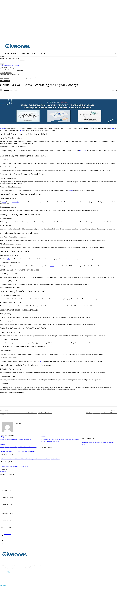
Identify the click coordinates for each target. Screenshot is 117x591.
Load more (3, 471)
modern (70, 190)
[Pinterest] (30, 95)
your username (21, 60)
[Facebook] (113, 39)
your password (21, 62)
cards (21, 130)
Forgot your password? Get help (9, 65)
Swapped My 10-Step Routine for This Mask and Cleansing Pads (16, 439)
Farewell (2, 128)
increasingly (15, 202)
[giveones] (1, 90)
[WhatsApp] (36, 95)
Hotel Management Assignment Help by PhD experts (101, 413)
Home (1, 78)
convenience (83, 150)
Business (6, 78)
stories (41, 361)
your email (20, 70)
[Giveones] (17, 46)
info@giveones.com (11, 572)
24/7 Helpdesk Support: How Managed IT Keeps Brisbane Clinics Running (18, 447)
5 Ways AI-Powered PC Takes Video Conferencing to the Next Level (19, 487)
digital (112, 128)
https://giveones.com (19, 425)
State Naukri (3, 585)
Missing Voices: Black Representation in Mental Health (15, 466)
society (4, 202)
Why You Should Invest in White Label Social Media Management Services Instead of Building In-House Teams (30, 459)
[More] (43, 95)
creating (52, 266)
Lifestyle (7, 80)
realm (8, 259)
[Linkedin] (116, 39)
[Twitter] (23, 95)
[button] (115, 53)
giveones (6, 90)
